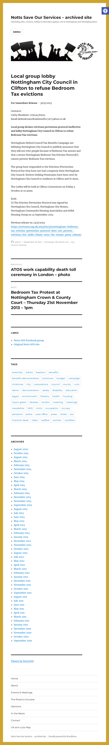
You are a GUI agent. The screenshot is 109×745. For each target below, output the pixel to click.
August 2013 (20, 509)
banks (29, 372)
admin (18, 242)
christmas (17, 384)
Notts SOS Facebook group (29, 340)
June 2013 (19, 517)
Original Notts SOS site (27, 344)
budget (61, 378)
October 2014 (21, 473)
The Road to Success (22, 699)
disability (57, 390)
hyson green (19, 402)
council (14, 245)
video (35, 420)
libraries (34, 402)
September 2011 (23, 592)
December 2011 (22, 580)
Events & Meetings (21, 692)
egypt (15, 396)
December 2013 (22, 497)
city (72, 242)
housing (22, 245)
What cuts (63, 242)
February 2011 (21, 620)
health (56, 396)
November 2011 (22, 584)
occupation (51, 408)
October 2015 (21, 453)
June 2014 (19, 477)
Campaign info (51, 242)
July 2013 (19, 513)
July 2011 (18, 600)
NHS (30, 408)
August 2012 (21, 552)
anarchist (17, 372)
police (29, 414)
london (46, 402)
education (71, 390)
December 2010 (22, 628)
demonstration (30, 390)
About (14, 685)
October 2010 (21, 636)
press (54, 414)
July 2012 (19, 556)
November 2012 (22, 544)
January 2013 (21, 536)
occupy (66, 408)
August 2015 (21, 457)
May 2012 (19, 560)
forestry (44, 396)
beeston (41, 372)
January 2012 (21, 576)
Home (14, 678)
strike (63, 414)
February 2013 (22, 533)
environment (29, 396)
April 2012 (19, 564)
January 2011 (21, 624)
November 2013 (22, 501)
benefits (53, 372)
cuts (76, 384)
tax (72, 414)
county (67, 384)
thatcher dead (20, 420)
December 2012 (22, 540)
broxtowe (47, 378)
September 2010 (23, 640)
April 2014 (19, 485)
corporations (41, 384)
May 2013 (19, 521)
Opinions (16, 706)
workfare (70, 420)
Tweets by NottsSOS (22, 661)
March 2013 (20, 529)
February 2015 (22, 465)
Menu (17, 32)
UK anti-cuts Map (21, 727)
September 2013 (23, 505)
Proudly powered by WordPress (63, 736)
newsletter (18, 408)
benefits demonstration (25, 378)
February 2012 (22, 572)
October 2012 (21, 548)
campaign (74, 378)
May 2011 (19, 608)
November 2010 (22, 632)
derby (45, 390)
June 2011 (19, 604)
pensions (17, 414)
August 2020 (21, 449)
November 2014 (22, 469)
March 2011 (20, 616)
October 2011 (21, 588)
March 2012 (20, 568)
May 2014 (19, 481)
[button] (105, 11)
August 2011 (20, 596)
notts (39, 408)
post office (42, 414)
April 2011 (19, 612)
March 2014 (20, 489)
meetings (71, 402)
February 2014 (22, 493)
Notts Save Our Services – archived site (51, 17)
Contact (15, 720)
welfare (45, 420)
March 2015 (20, 461)
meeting (58, 402)
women (57, 420)
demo (15, 390)
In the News (18, 713)
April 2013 (19, 525)
